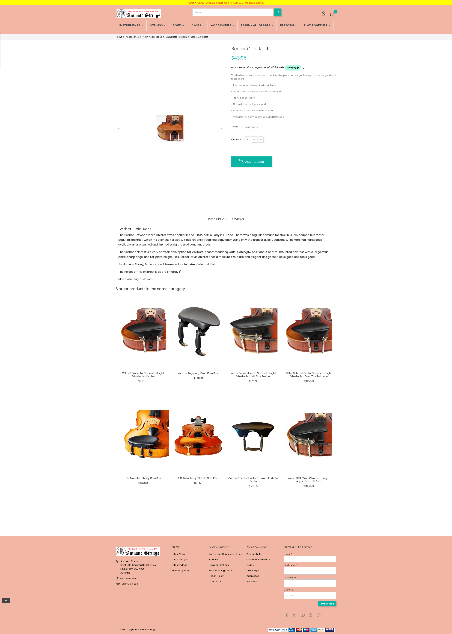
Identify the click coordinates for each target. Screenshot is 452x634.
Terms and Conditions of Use (225, 554)
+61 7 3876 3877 (128, 578)
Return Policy (216, 576)
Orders (250, 565)
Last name (290, 577)
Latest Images (180, 559)
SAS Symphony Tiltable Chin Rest (198, 478)
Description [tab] (217, 219)
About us (214, 559)
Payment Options (219, 565)
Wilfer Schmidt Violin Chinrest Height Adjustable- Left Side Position (253, 374)
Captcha (288, 589)
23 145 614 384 (130, 584)
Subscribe (327, 603)
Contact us (215, 581)
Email (287, 554)
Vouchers (252, 581)
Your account (257, 547)
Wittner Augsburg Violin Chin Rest (198, 373)
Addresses (252, 576)
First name (290, 565)
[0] (331, 14)
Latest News (178, 554)
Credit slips (252, 570)
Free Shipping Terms (221, 570)
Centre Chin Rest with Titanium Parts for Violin (253, 479)
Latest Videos (179, 565)
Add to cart (254, 162)
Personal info (253, 554)
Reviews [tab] (238, 219)
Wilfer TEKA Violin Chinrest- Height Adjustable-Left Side (309, 479)
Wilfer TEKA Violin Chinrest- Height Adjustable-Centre (143, 374)
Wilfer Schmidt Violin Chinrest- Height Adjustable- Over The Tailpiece (309, 374)
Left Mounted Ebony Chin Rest (143, 478)
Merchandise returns (258, 559)
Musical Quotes (180, 570)
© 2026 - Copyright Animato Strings (136, 629)
